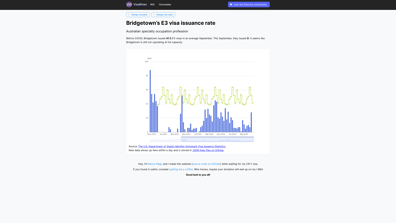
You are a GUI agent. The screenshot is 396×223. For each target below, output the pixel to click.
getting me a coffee (181, 169)
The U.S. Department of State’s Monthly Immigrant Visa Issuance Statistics (181, 146)
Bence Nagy (155, 163)
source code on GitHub (206, 163)
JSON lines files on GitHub (208, 150)
